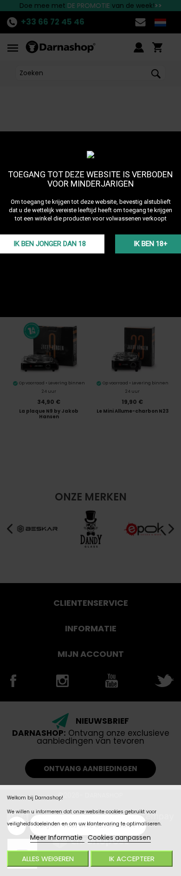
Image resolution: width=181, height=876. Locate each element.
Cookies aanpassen (119, 837)
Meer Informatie (57, 837)
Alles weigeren (48, 858)
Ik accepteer (132, 858)
